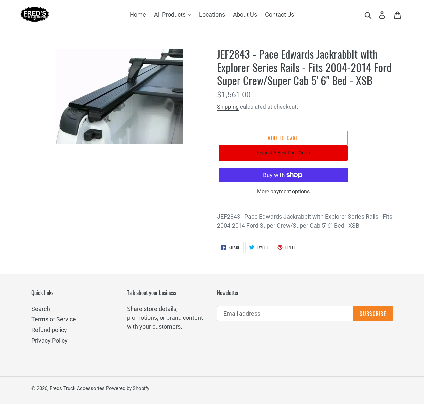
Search (40, 308)
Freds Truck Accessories (78, 388)
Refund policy (49, 329)
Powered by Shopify (127, 388)
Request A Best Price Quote (283, 152)
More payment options (283, 191)
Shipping (228, 106)
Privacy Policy (49, 340)
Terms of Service (53, 319)
